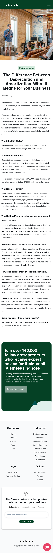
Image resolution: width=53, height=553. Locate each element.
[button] (49, 4)
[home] (11, 4)
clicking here (43, 322)
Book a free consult (16, 389)
